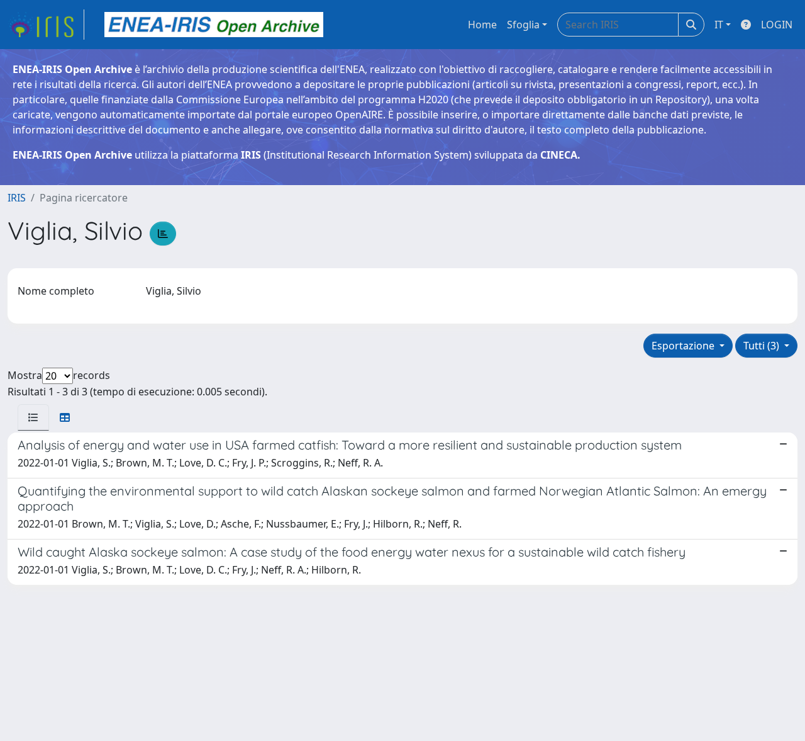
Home (482, 24)
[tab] (33, 417)
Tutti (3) (762, 346)
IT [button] (718, 24)
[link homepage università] (213, 24)
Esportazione (684, 346)
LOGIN (776, 24)
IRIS (17, 198)
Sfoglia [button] (523, 24)
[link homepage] (46, 24)
